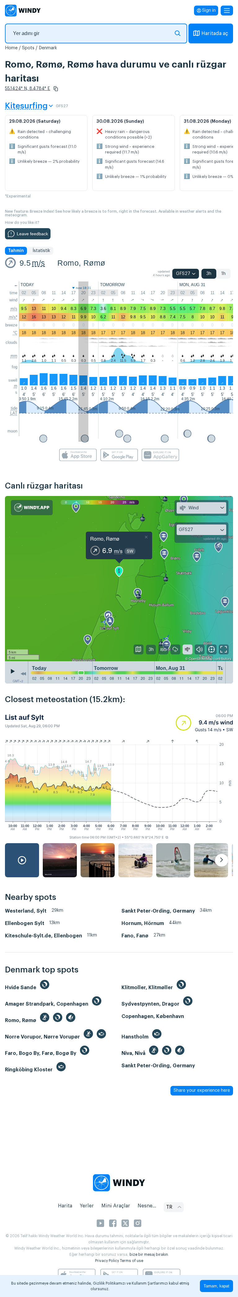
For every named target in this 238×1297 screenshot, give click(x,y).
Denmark (48, 48)
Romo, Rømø (81, 263)
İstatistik (41, 251)
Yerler (87, 1205)
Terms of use (131, 1261)
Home (11, 48)
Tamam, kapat (216, 1286)
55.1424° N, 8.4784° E (27, 88)
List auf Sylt (24, 717)
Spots (28, 48)
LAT (13, 413)
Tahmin (16, 251)
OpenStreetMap (201, 658)
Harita (65, 1205)
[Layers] (138, 649)
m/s (38, 263)
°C (15, 332)
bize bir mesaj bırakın (149, 1254)
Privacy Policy (107, 1261)
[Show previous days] (23, 674)
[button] (56, 89)
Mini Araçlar (115, 1205)
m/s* (13, 317)
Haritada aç (214, 33)
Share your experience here (202, 1090)
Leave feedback (32, 233)
